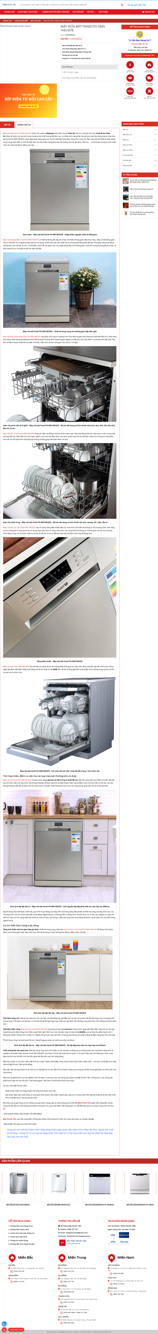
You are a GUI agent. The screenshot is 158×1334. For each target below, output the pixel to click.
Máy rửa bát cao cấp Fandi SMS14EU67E (19, 527)
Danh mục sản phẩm (27, 12)
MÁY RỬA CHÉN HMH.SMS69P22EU (58, 1205)
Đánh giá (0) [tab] (24, 124)
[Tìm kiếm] (122, 4)
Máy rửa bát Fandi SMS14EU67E (16, 666)
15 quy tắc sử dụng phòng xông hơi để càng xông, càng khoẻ (143, 181)
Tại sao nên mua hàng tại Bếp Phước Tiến (139, 55)
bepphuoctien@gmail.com (77, 1233)
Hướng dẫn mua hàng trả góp (22, 1244)
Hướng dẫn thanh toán (19, 1229)
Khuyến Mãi (78, 12)
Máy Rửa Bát (36, 21)
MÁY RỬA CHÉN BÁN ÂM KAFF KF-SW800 (140, 1205)
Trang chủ (9, 12)
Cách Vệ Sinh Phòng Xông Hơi (141, 189)
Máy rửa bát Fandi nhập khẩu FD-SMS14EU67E (22, 336)
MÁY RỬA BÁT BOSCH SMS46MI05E (18, 1205)
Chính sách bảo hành (18, 1237)
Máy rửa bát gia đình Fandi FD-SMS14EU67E (21, 240)
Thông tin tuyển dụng (19, 1240)
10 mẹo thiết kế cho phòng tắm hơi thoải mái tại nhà (142, 213)
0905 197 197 (72, 1229)
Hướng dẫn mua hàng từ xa (21, 1226)
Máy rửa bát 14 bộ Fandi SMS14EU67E (18, 433)
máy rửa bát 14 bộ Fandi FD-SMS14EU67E (80, 929)
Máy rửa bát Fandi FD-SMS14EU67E (17, 133)
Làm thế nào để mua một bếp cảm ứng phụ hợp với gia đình (141, 197)
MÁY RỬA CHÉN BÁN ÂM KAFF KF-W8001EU (99, 1205)
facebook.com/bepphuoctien (79, 1236)
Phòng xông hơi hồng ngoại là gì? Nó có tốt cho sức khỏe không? (143, 205)
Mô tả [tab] (7, 124)
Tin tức (90, 12)
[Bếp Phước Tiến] (9, 4)
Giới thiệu (103, 12)
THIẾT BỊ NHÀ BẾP (21, 21)
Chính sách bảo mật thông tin (22, 1233)
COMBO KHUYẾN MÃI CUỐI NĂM (55, 12)
